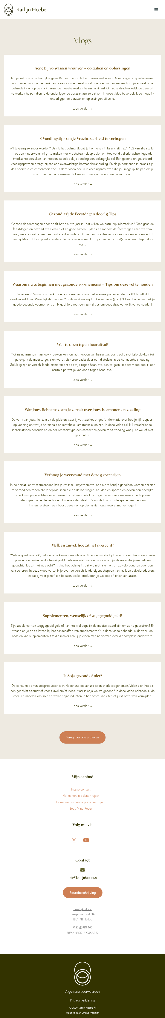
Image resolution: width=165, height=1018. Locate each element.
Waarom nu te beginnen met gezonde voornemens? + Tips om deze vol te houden (82, 284)
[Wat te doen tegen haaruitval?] (82, 334)
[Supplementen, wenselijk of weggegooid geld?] (82, 605)
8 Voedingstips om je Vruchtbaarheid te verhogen (83, 138)
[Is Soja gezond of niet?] (82, 665)
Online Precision (90, 1012)
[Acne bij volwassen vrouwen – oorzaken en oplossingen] (82, 57)
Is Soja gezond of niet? (82, 675)
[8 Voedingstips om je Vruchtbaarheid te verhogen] (82, 128)
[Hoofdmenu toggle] (156, 9)
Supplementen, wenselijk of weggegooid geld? (82, 615)
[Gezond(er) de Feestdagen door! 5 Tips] (82, 203)
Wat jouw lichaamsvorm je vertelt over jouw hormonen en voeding (82, 409)
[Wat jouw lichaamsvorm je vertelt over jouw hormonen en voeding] (82, 399)
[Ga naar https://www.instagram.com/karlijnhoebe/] (73, 839)
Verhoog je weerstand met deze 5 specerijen (82, 474)
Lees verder (82, 108)
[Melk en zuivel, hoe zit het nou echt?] (82, 534)
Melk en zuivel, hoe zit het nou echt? (82, 545)
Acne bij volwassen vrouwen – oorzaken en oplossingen (82, 68)
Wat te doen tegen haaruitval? (82, 344)
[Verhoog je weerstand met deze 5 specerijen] (82, 464)
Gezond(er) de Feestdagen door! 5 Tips (82, 214)
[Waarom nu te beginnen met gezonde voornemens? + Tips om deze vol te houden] (82, 273)
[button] (82, 737)
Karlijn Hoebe (31, 9)
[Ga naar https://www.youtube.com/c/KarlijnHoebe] (85, 839)
